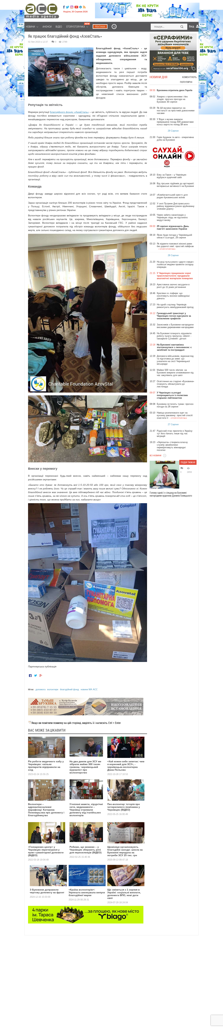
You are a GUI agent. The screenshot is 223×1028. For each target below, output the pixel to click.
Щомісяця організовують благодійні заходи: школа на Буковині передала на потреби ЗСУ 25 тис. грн (125, 851)
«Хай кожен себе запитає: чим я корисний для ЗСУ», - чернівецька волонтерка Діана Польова (125, 765)
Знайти (182, 27)
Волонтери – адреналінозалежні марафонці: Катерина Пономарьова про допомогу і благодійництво (46, 810)
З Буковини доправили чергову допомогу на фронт (47, 891)
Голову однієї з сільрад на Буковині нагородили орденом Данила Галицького (171, 494)
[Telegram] (80, 7)
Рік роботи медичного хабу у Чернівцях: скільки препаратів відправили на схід (46, 765)
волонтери (52, 689)
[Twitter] (67, 7)
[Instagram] (72, 7)
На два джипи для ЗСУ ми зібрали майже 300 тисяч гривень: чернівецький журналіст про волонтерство (85, 767)
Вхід (191, 26)
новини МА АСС (89, 689)
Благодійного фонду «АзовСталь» (69, 112)
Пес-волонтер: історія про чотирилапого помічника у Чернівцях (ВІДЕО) (123, 807)
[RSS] (84, 7)
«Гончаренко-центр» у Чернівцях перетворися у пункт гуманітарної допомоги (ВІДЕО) (46, 851)
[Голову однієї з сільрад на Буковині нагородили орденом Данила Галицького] (164, 475)
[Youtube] (76, 7)
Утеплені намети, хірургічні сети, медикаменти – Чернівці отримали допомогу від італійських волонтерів (86, 810)
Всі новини (155, 455)
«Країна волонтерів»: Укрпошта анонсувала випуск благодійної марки (87, 892)
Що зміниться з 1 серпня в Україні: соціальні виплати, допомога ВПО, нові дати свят (124, 893)
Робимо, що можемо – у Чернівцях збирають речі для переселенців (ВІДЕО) (86, 850)
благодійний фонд (69, 689)
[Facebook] (64, 7)
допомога (40, 689)
